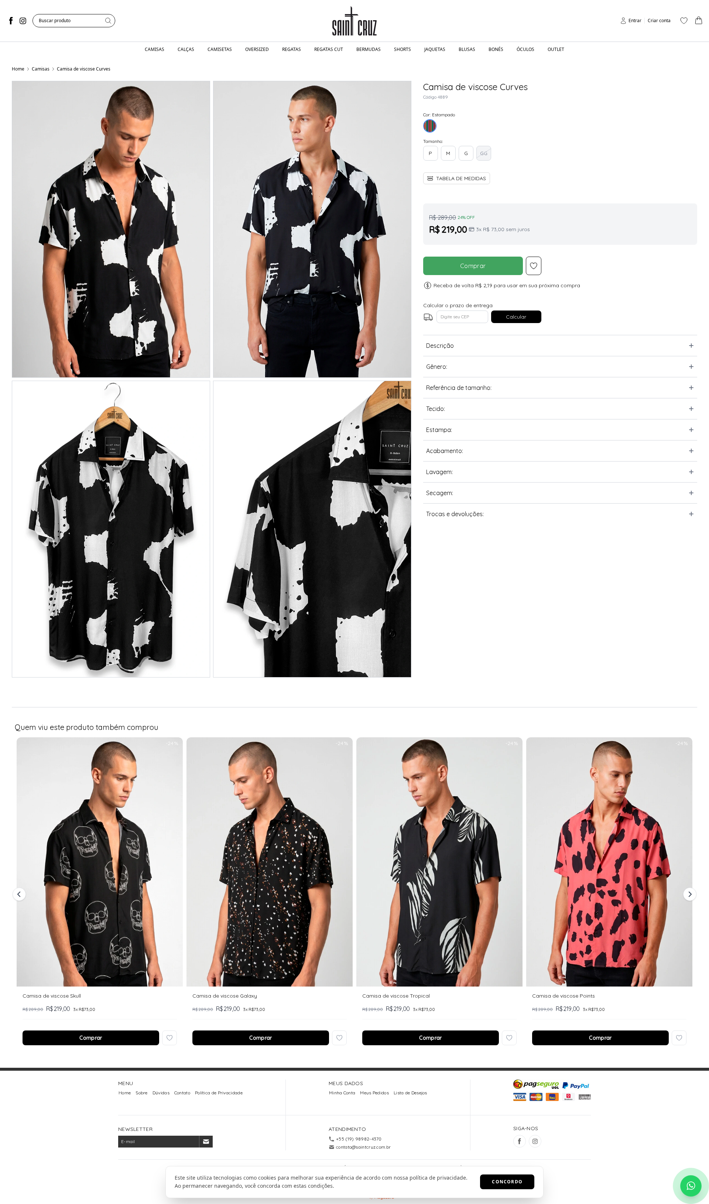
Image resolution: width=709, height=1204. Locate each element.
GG (483, 153)
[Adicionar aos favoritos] (169, 1037)
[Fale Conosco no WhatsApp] (691, 1186)
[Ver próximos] (688, 894)
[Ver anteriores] (20, 894)
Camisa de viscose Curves (83, 69)
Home (18, 69)
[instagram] (23, 21)
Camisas (40, 69)
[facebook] (11, 21)
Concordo (507, 1182)
